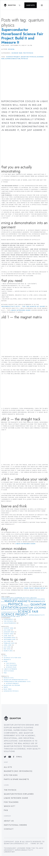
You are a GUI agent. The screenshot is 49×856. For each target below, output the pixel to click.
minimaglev (38, 601)
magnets (24, 601)
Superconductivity (37, 615)
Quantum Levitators (12, 685)
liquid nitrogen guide (21, 310)
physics (24, 59)
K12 (2, 602)
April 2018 (7, 645)
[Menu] (42, 5)
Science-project (12, 683)
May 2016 (7, 649)
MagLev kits (9, 678)
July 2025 (7, 630)
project (27, 605)
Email (19, 757)
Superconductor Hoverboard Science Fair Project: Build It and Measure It (22, 36)
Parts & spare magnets (16, 779)
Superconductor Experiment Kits (17, 681)
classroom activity (21, 598)
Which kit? (9, 806)
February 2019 (9, 643)
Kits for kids (10, 775)
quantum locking (32, 607)
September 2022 (9, 639)
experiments (31, 599)
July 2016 (7, 647)
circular (8, 598)
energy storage (19, 599)
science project (13, 57)
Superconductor (12, 59)
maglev (11, 601)
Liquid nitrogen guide (16, 798)
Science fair (17, 53)
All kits (8, 767)
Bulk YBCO (8, 689)
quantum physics (28, 57)
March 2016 (8, 651)
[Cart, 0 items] (21, 5)
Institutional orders (15, 825)
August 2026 (8, 628)
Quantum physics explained (19, 794)
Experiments (9, 619)
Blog (5, 661)
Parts (6, 687)
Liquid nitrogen (10, 669)
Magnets (7, 659)
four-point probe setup (35, 588)
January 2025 (9, 632)
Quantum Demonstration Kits (16, 680)
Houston (41, 599)
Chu (3, 598)
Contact (9, 829)
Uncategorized (10, 623)
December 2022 (9, 637)
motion (4, 605)
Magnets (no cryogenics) (18, 771)
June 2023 (7, 636)
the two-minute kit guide (33, 306)
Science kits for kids (12, 658)
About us (9, 821)
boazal (11, 49)
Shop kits (30, 5)
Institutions (9, 671)
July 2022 (7, 641)
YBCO (18, 616)
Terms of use (36, 844)
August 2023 (8, 634)
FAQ (5, 673)
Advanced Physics (11, 691)
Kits (5, 656)
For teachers (11, 665)
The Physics (28, 53)
